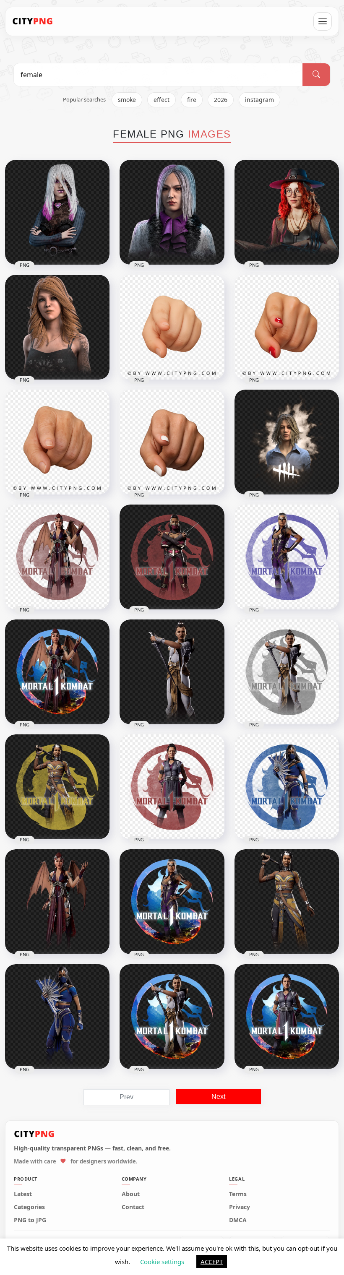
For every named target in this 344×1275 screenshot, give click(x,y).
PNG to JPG (30, 1220)
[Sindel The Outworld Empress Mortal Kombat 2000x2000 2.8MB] (172, 901)
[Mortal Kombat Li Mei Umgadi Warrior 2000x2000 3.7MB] (172, 786)
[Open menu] (322, 21)
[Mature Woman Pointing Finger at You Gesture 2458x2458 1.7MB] (172, 442)
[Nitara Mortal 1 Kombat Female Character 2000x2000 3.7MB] (57, 557)
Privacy (239, 1207)
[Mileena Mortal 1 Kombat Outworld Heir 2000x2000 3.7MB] (172, 557)
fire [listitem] (191, 100)
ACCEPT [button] (212, 1261)
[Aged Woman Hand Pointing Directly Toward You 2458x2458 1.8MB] (57, 442)
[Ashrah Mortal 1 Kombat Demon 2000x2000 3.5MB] (287, 671)
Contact (133, 1207)
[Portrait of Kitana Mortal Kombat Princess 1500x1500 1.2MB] (57, 1016)
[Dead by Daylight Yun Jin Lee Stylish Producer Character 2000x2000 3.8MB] (172, 212)
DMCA (238, 1220)
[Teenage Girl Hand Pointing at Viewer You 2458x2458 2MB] (287, 327)
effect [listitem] (161, 100)
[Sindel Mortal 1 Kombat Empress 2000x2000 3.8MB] (287, 557)
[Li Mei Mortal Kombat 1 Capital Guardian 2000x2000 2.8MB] (287, 1016)
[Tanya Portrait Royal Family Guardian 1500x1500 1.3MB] (287, 901)
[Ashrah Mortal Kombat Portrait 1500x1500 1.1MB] (172, 671)
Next (218, 1096)
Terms (238, 1194)
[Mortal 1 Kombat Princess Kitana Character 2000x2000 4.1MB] (287, 786)
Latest (23, 1194)
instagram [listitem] (259, 100)
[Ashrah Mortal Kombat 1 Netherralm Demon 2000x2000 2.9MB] (172, 1016)
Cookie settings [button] (162, 1261)
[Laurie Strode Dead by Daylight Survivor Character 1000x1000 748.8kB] (287, 442)
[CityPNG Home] (32, 21)
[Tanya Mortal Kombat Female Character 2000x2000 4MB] (57, 786)
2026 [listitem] (220, 100)
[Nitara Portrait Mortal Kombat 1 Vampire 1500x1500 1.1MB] (57, 901)
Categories (29, 1207)
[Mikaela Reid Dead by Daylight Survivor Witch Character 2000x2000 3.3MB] (287, 212)
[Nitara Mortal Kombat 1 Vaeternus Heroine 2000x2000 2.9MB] (57, 671)
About (131, 1194)
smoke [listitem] (127, 100)
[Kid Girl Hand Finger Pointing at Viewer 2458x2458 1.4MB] (172, 327)
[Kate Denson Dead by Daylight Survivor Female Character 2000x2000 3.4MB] (57, 327)
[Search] (316, 74)
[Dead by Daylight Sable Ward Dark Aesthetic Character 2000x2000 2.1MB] (57, 212)
